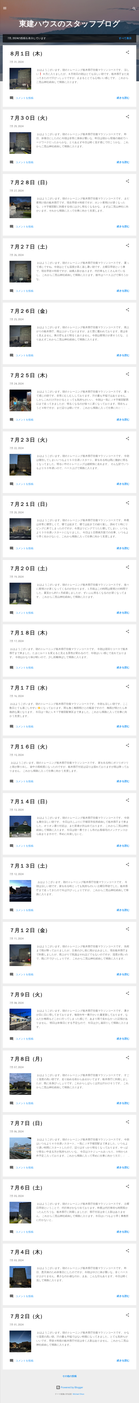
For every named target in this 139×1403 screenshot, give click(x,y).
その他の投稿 (69, 1376)
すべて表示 (125, 38)
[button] (127, 53)
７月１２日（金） (29, 930)
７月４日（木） (27, 1252)
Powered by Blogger (71, 1387)
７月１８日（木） (29, 633)
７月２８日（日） (29, 182)
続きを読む (123, 97)
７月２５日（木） (29, 375)
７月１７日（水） (29, 688)
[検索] (134, 9)
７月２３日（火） (29, 440)
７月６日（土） (27, 1188)
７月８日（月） (27, 1059)
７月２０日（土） (29, 568)
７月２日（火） (27, 1316)
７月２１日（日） (29, 504)
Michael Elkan (78, 1394)
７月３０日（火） (29, 118)
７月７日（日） (27, 1123)
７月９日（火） (27, 995)
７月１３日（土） (29, 866)
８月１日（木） (27, 54)
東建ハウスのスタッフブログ (69, 23)
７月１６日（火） (29, 747)
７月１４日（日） (29, 801)
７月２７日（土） (29, 247)
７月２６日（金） (29, 311)
